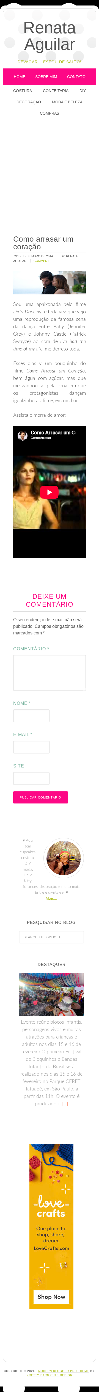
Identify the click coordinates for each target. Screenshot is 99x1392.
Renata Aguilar (49, 35)
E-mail (22, 734)
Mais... (51, 898)
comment (41, 261)
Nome (22, 703)
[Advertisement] (49, 175)
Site (18, 766)
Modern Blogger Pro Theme (63, 1370)
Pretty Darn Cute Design (49, 1375)
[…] (64, 1103)
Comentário (31, 649)
